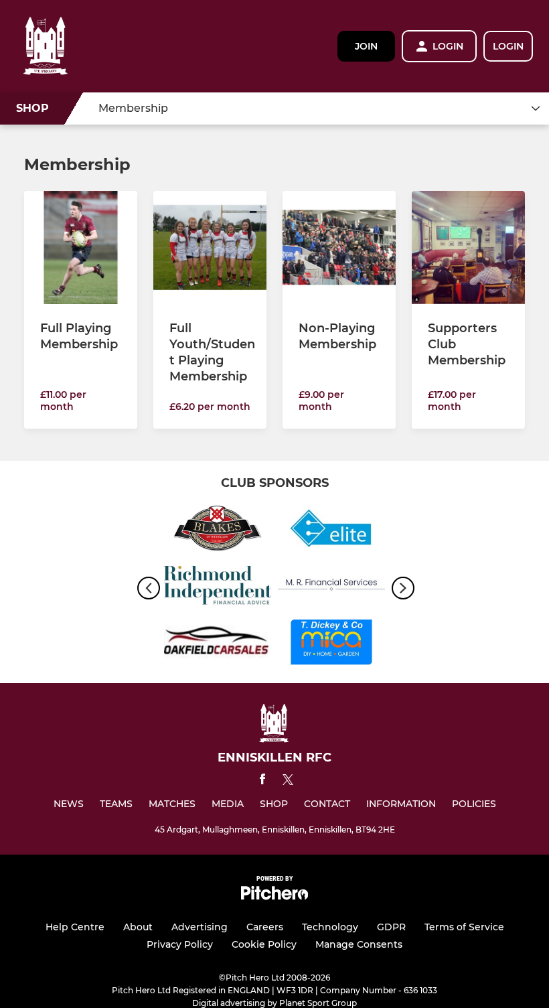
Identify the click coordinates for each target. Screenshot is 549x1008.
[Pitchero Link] (274, 896)
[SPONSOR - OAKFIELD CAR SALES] (217, 645)
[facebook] (262, 781)
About (138, 927)
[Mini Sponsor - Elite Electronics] (331, 531)
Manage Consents (358, 944)
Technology (330, 927)
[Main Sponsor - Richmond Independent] (217, 588)
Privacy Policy (180, 944)
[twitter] (288, 782)
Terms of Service (464, 927)
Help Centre (75, 927)
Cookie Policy (264, 944)
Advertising (199, 927)
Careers (264, 927)
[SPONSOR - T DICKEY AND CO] (331, 645)
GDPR (391, 927)
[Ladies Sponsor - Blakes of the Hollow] (217, 531)
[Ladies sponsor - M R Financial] (331, 588)
